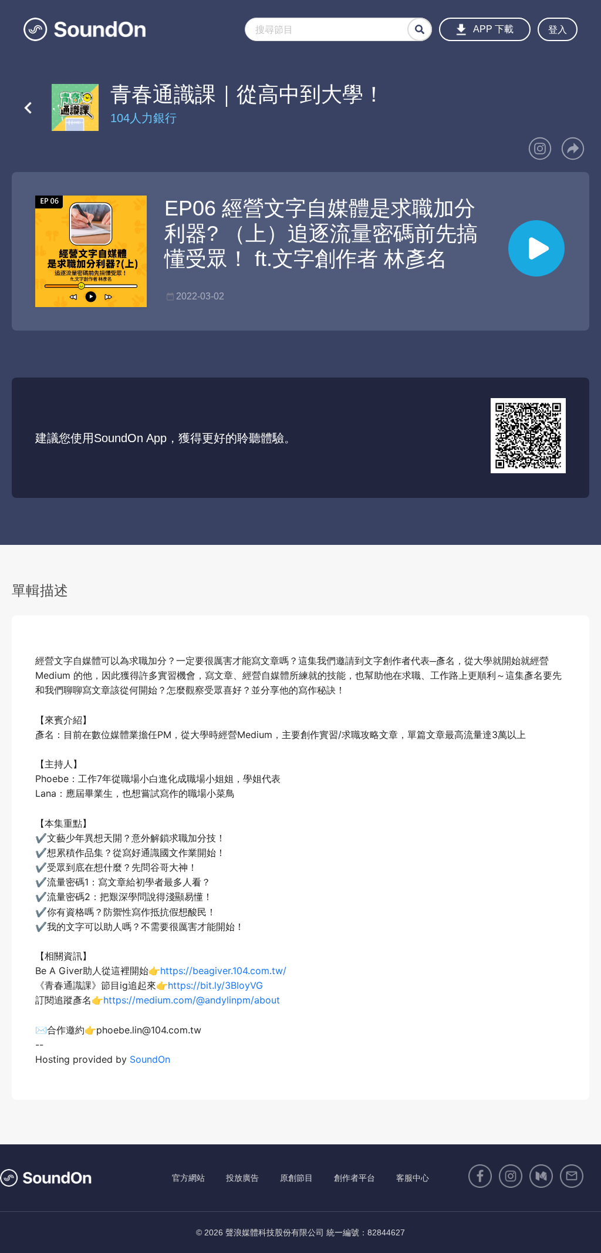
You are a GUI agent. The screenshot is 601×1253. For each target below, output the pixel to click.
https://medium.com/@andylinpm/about (191, 1000)
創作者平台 (354, 1178)
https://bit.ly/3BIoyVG (215, 985)
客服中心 (412, 1178)
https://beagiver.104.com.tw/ (223, 970)
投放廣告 (242, 1178)
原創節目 (296, 1178)
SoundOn (150, 1059)
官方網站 (188, 1178)
